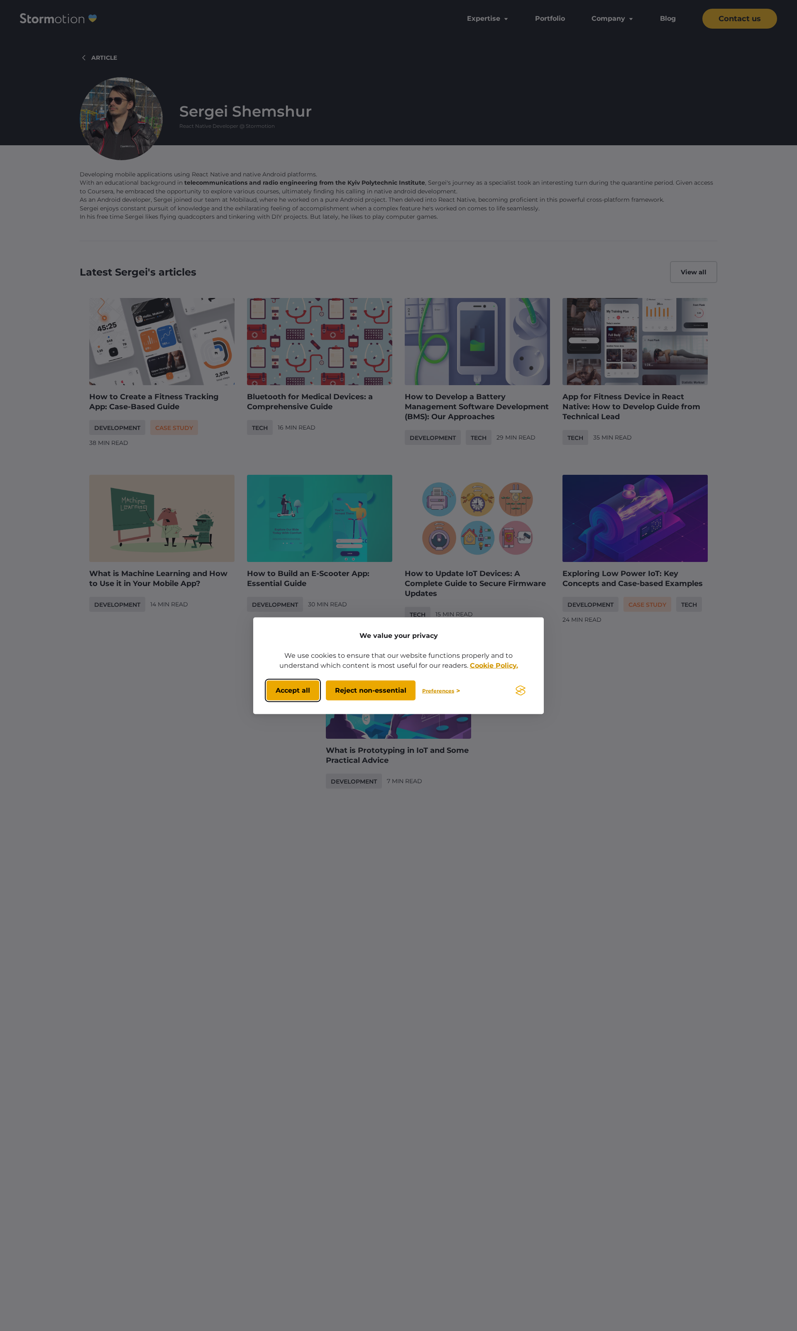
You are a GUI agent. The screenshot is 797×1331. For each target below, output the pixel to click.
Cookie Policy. (494, 665)
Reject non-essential (370, 690)
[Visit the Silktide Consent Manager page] (521, 691)
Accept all (293, 690)
